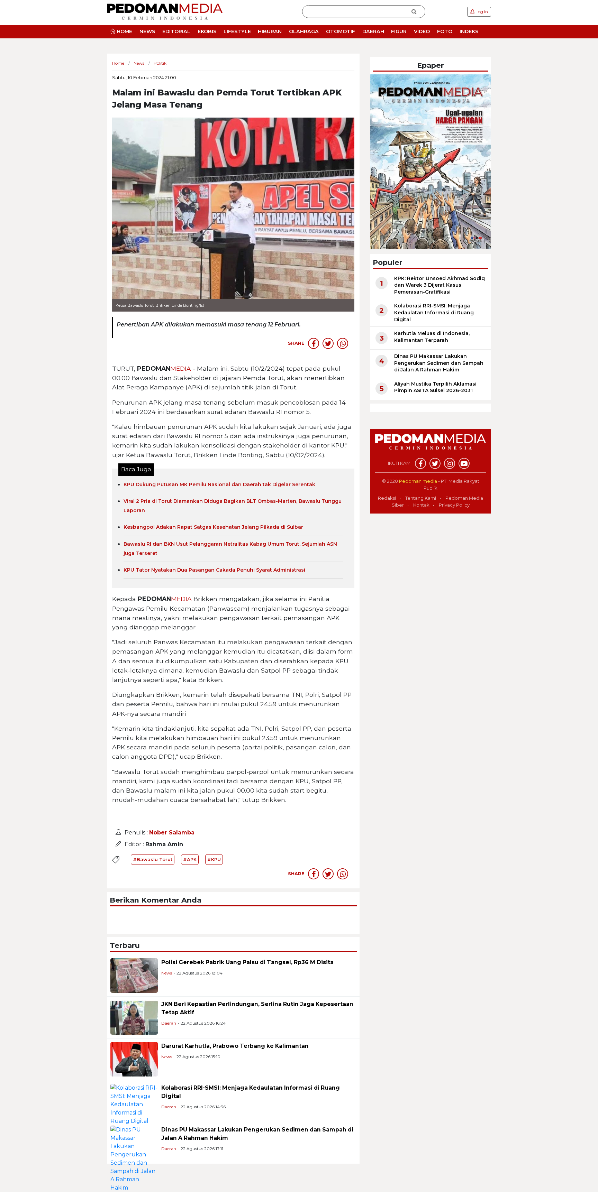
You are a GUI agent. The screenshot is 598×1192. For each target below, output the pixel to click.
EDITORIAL (176, 31)
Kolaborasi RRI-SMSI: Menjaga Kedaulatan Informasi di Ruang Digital (434, 312)
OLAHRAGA (304, 31)
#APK (190, 859)
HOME (123, 31)
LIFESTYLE (237, 31)
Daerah (168, 1023)
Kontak (421, 505)
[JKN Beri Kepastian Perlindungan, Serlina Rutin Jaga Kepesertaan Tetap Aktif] (134, 1017)
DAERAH (373, 31)
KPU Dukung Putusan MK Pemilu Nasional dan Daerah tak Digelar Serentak (219, 484)
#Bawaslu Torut (152, 859)
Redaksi (387, 498)
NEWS (147, 31)
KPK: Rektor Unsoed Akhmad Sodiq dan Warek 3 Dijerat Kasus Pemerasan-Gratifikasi (439, 285)
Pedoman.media (418, 481)
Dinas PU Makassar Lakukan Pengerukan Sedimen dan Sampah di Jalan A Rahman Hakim (438, 363)
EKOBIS (207, 31)
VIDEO (422, 31)
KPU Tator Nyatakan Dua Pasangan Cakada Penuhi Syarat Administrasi (214, 570)
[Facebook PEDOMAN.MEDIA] (420, 463)
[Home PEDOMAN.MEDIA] (165, 11)
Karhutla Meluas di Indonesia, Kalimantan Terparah (432, 336)
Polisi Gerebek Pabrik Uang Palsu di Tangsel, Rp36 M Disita (247, 962)
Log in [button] (481, 11)
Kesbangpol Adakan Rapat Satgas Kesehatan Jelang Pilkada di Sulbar (213, 527)
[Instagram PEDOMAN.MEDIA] (449, 463)
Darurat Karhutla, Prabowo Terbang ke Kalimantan (235, 1046)
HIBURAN (270, 31)
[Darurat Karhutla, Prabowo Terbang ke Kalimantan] (134, 1058)
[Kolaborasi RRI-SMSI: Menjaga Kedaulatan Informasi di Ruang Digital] (134, 1104)
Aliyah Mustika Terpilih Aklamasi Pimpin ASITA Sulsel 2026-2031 (435, 387)
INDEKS (469, 31)
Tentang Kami (420, 498)
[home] (430, 445)
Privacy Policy (454, 505)
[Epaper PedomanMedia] (430, 161)
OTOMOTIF (340, 31)
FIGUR (399, 31)
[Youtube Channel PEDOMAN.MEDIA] (464, 463)
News (166, 973)
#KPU (214, 859)
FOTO (444, 31)
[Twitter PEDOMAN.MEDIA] (435, 463)
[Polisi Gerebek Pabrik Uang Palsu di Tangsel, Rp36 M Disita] (134, 975)
